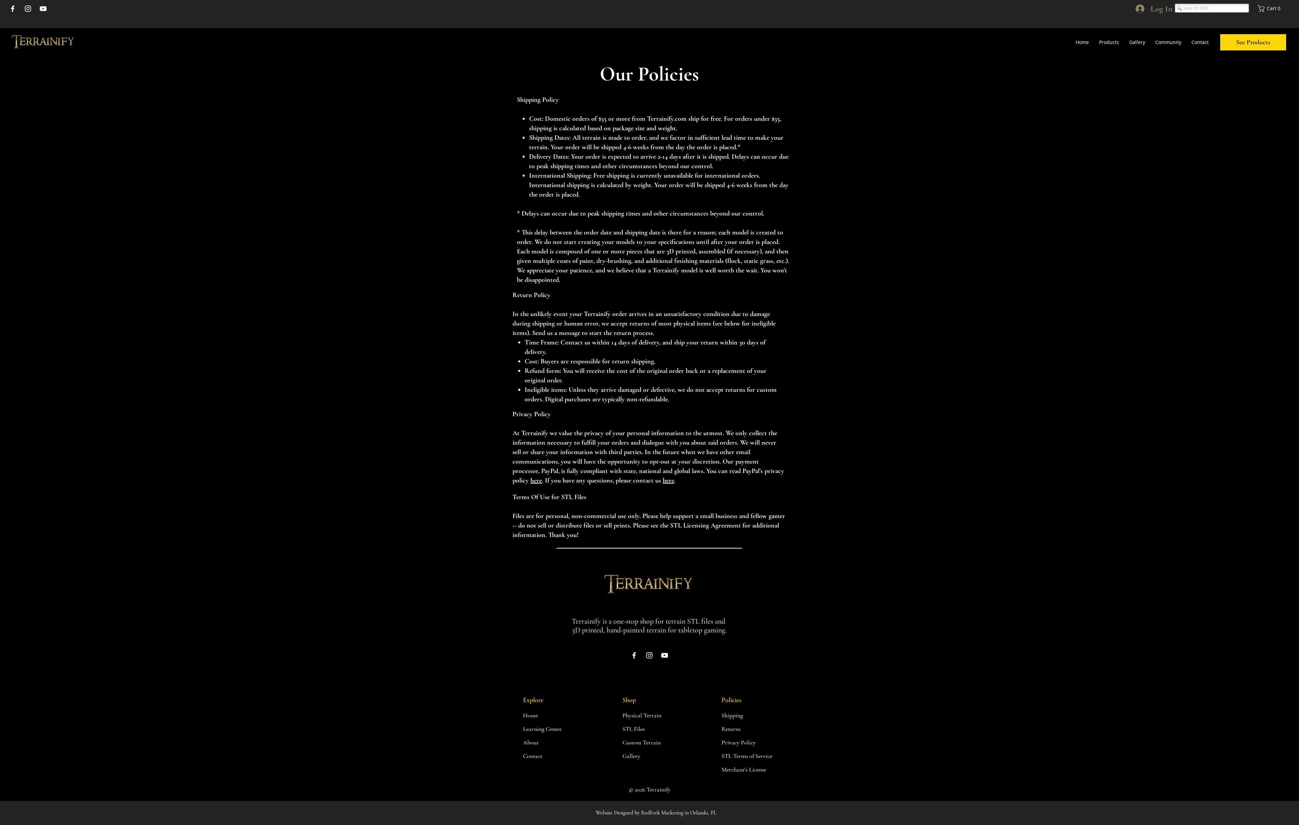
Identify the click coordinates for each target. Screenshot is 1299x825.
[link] (1270, 8)
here (536, 480)
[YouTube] (43, 8)
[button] (1109, 42)
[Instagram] (28, 8)
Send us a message (556, 333)
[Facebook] (12, 8)
